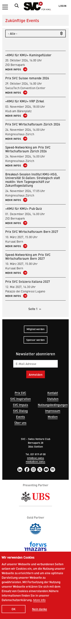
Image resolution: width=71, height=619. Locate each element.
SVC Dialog (20, 411)
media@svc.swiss (35, 461)
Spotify (52, 469)
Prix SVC (20, 393)
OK (14, 609)
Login (63, 6)
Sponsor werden (35, 340)
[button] (5, 7)
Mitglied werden (36, 329)
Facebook (26, 469)
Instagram (33, 469)
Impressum (52, 411)
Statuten (52, 399)
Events (20, 417)
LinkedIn (19, 469)
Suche (16, 5)
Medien (53, 417)
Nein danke (39, 609)
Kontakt (52, 393)
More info (39, 600)
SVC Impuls (20, 405)
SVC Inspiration (20, 399)
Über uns (20, 423)
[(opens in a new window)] (35, 496)
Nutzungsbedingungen (53, 405)
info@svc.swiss (35, 458)
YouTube (46, 469)
